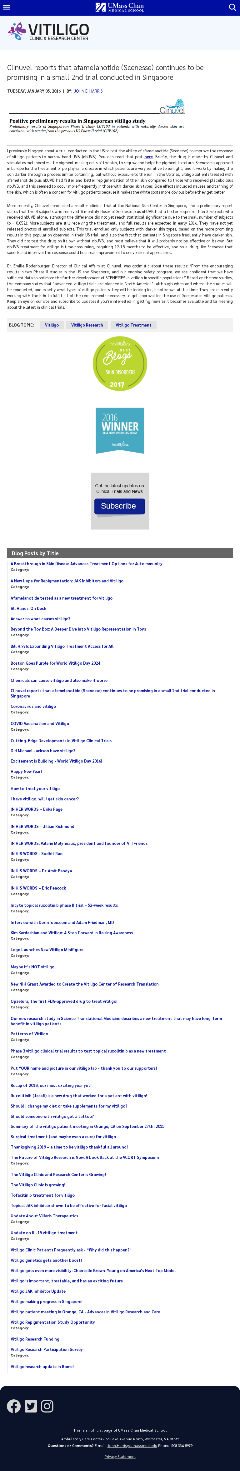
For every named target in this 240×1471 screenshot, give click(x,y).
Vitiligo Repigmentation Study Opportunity (53, 1322)
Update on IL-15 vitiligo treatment (44, 1232)
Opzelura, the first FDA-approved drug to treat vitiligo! (64, 1001)
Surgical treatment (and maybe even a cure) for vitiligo (63, 1136)
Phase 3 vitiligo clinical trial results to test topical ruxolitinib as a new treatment (88, 1050)
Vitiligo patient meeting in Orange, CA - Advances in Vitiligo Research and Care (85, 1311)
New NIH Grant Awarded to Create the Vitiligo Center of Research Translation (85, 984)
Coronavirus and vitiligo (33, 706)
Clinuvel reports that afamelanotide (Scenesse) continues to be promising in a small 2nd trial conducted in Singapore (113, 693)
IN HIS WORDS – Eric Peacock (38, 887)
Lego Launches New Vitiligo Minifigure (47, 949)
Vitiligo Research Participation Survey (47, 1349)
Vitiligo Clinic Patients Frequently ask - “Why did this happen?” (71, 1249)
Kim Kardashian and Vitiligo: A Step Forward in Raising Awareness (72, 932)
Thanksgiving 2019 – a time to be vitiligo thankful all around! (69, 1146)
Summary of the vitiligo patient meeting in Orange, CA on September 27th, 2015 (87, 1126)
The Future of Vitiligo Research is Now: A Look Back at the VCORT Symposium (85, 1157)
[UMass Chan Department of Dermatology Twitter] (33, 1405)
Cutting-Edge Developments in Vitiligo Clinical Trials (61, 740)
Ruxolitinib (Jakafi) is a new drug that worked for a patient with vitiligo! (79, 1095)
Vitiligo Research (87, 324)
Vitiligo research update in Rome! (42, 1366)
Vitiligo (52, 324)
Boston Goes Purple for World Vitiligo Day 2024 (55, 663)
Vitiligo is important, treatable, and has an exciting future (67, 1280)
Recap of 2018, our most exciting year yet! (51, 1085)
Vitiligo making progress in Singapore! (46, 1301)
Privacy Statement (120, 1456)
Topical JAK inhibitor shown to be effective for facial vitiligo (69, 1205)
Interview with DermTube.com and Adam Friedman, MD (62, 922)
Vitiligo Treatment (134, 324)
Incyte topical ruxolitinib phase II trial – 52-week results (64, 905)
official (97, 1430)
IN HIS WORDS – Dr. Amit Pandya (41, 870)
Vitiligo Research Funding (35, 1339)
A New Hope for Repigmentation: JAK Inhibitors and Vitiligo (67, 580)
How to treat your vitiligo (35, 788)
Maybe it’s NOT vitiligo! (33, 966)
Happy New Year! (26, 771)
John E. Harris (88, 91)
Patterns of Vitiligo (29, 1033)
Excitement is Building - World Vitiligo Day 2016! (56, 760)
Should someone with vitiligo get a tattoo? (52, 1116)
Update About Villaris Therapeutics (44, 1215)
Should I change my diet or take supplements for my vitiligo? (69, 1105)
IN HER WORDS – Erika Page (36, 809)
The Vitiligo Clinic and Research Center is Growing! (58, 1174)
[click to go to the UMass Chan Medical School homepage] (119, 7)
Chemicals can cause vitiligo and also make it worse (59, 680)
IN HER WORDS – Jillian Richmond (42, 826)
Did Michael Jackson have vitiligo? (43, 750)
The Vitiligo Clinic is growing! (38, 1184)
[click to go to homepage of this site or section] (49, 43)
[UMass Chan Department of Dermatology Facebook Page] (16, 1405)
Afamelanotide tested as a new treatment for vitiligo (61, 598)
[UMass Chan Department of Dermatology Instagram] (49, 1405)
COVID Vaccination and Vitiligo (40, 723)
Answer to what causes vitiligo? (40, 618)
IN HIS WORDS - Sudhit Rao (36, 853)
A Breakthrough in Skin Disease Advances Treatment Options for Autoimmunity (86, 563)
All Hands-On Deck (28, 608)
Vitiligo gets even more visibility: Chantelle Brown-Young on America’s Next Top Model (93, 1270)
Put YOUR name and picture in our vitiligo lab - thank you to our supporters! (84, 1068)
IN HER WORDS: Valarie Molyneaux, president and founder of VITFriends (79, 843)
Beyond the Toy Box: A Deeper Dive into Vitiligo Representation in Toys (78, 629)
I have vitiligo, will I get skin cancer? (45, 798)
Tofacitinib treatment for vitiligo (43, 1195)
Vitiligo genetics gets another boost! (46, 1260)
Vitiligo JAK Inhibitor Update (38, 1291)
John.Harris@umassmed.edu (132, 1445)
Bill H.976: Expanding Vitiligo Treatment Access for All (62, 646)
